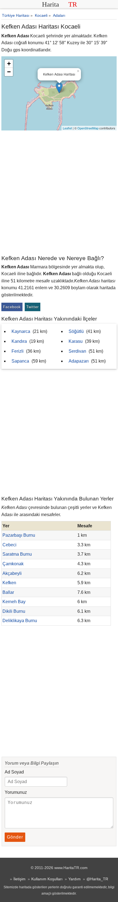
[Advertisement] (59, 192)
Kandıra (19, 341)
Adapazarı (79, 361)
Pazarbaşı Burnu (18, 535)
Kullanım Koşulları (47, 879)
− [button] (9, 71)
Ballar (8, 592)
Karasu (76, 341)
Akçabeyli (12, 573)
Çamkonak (13, 563)
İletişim (19, 879)
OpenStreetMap (88, 128)
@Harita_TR (97, 879)
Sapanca (20, 361)
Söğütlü (76, 331)
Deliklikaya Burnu (19, 620)
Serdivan (77, 351)
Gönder (15, 837)
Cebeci (9, 544)
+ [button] (9, 63)
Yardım (74, 879)
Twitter (32, 307)
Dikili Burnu (13, 611)
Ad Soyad (14, 772)
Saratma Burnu (17, 554)
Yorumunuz (16, 792)
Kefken (9, 582)
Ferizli (18, 351)
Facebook (12, 307)
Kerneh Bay (14, 601)
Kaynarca (21, 331)
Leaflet (67, 128)
